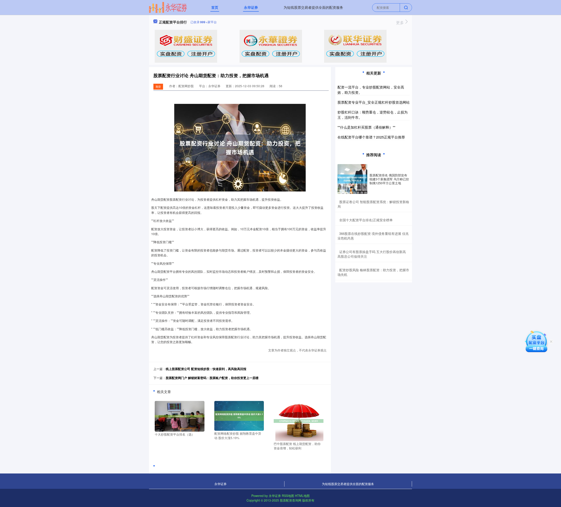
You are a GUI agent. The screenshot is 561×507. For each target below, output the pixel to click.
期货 (158, 86)
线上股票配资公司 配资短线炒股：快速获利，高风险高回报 (206, 369)
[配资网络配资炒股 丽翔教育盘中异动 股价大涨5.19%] (239, 415)
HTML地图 (302, 495)
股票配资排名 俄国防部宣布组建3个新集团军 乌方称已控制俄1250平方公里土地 (389, 179)
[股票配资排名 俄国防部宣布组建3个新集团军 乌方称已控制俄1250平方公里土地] (352, 179)
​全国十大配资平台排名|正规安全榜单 (366, 220)
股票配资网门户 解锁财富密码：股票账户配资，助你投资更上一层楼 (212, 378)
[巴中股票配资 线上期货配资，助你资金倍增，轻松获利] (298, 420)
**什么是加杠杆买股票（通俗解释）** (366, 127)
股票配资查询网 (290, 500)
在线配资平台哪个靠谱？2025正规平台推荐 (371, 137)
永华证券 (251, 7)
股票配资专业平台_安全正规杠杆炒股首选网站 (373, 102)
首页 (214, 7)
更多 (400, 22)
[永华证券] (168, 7)
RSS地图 (288, 495)
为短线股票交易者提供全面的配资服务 (313, 7)
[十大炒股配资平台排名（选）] (179, 416)
